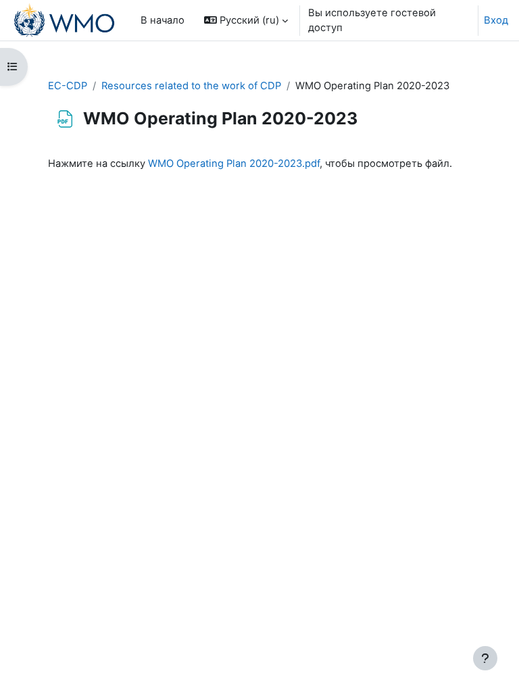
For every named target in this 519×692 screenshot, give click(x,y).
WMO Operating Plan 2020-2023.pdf (234, 163)
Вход (496, 20)
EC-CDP (67, 86)
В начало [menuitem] (162, 20)
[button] (246, 20)
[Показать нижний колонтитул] (485, 658)
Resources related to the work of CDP (191, 86)
